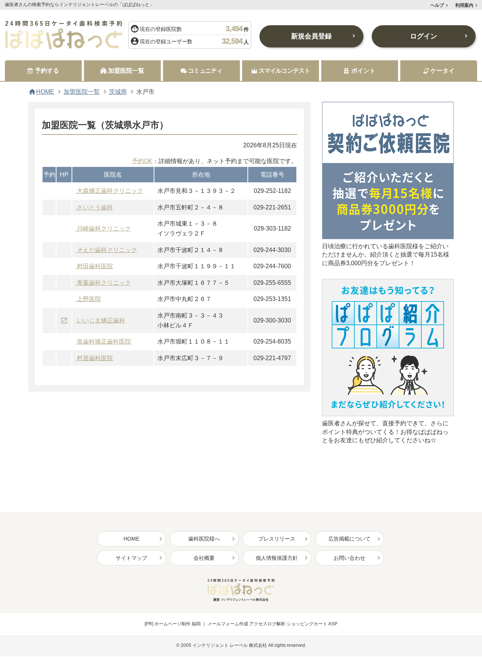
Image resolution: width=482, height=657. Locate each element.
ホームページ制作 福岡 (177, 623)
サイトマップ (131, 558)
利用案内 (464, 5)
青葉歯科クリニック (104, 283)
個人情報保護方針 (277, 558)
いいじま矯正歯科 (101, 320)
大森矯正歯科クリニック (110, 191)
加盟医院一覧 (82, 92)
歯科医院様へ (204, 539)
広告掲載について (349, 539)
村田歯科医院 (95, 266)
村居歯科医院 (95, 358)
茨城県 (118, 92)
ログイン (423, 36)
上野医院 (89, 299)
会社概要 (204, 558)
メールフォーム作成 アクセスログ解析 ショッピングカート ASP (272, 623)
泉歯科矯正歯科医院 (104, 341)
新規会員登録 (311, 36)
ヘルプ (437, 5)
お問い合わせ (349, 558)
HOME (45, 92)
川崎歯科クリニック (104, 228)
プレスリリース (276, 539)
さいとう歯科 (95, 207)
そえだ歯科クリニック (107, 250)
